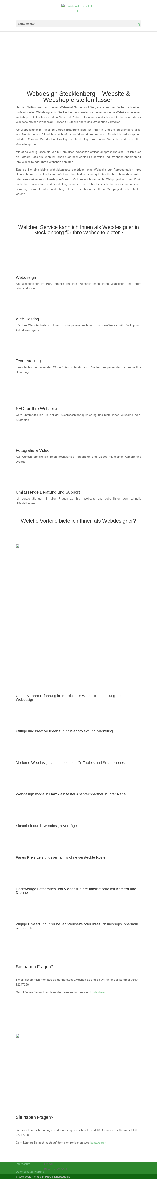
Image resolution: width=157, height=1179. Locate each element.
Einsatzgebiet (62, 1176)
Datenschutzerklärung (30, 1171)
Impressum (23, 1163)
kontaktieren (98, 992)
